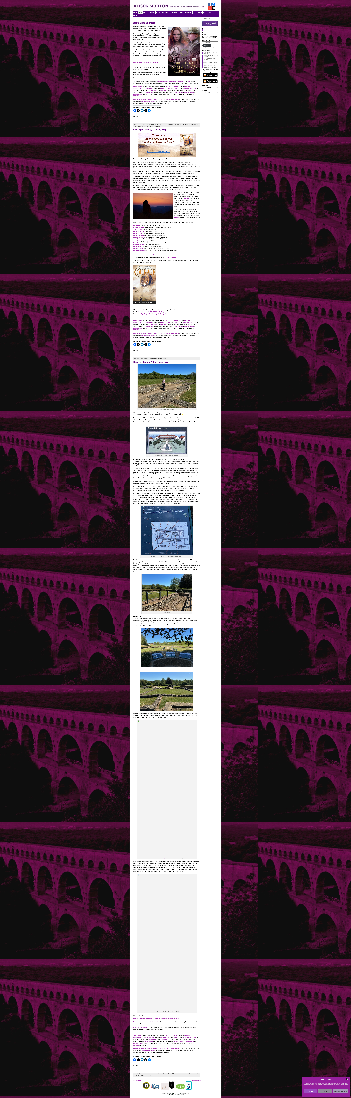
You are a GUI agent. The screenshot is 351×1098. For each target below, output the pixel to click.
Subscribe (206, 45)
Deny (325, 1091)
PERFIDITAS (188, 86)
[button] (347, 1079)
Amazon (161, 81)
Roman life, (137, 1075)
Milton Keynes (163, 1073)
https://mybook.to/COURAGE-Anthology (151, 312)
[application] (144, 284)
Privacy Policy (322, 1095)
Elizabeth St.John (139, 244)
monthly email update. (148, 101)
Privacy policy (180, 1094)
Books (156, 124)
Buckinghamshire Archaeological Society (146, 1022)
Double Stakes (138, 94)
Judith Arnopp (137, 229)
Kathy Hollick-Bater (139, 250)
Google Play (180, 81)
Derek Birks (137, 225)
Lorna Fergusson (152, 254)
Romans (187, 1073)
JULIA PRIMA (153, 90)
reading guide (169, 124)
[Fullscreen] (154, 302)
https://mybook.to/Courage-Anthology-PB (153, 314)
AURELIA (146, 88)
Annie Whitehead (138, 231)
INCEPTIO (169, 86)
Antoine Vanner (138, 248)
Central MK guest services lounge (167, 858)
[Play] (136, 302)
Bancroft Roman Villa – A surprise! (151, 362)
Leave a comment (155, 126)
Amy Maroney (137, 239)
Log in (174, 1094)
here (329, 1085)
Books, (136, 126)
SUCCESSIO (137, 88)
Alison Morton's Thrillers (175, 1093)
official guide (162, 124)
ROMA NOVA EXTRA (189, 88)
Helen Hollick (137, 243)
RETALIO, (176, 88)
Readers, (140, 126)
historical (156, 1073)
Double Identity (178, 92)
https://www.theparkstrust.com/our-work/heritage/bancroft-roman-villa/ (156, 1018)
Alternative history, (194, 124)
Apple (166, 81)
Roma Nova (146, 126)
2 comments (149, 1075)
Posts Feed (170, 1094)
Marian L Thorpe (138, 227)
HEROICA (136, 96)
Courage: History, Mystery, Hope (150, 129)
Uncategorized (153, 358)
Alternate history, (184, 124)
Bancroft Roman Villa (209, 65)
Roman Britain (171, 1073)
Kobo (189, 81)
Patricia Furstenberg (139, 237)
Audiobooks (149, 92)
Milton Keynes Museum (140, 1027)
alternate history (150, 124)
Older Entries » (137, 1080)
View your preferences (340, 1091)
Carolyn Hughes (138, 235)
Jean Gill (136, 241)
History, (198, 1073)
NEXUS (151, 88)
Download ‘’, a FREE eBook (156, 99)
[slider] (143, 302)
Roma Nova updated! (144, 22)
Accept (310, 1091)
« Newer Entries (196, 1080)
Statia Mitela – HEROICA (210, 67)
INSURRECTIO (165, 88)
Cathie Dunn (137, 246)
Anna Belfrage (137, 233)
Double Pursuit (189, 92)
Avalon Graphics (171, 257)
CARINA (176, 86)
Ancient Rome (149, 1073)
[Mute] (151, 302)
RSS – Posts (206, 30)
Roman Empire (180, 1073)
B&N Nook (172, 81)
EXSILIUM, (163, 90)
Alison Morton (137, 86)
